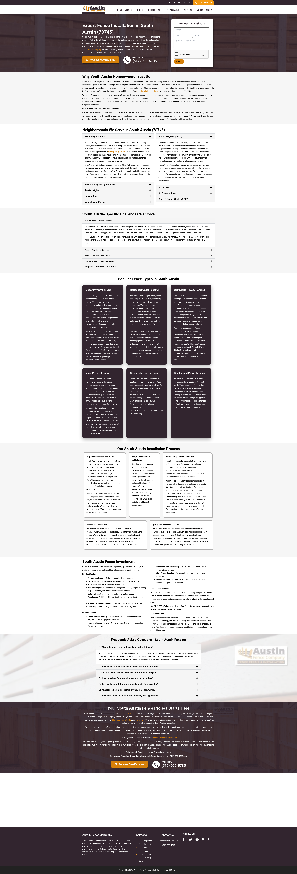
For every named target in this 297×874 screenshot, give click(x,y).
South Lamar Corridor (95, 202)
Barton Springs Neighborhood (100, 184)
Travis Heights (92, 190)
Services (128, 10)
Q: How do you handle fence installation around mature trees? (129, 666)
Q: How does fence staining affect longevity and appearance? (129, 695)
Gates (160, 10)
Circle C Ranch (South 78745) (173, 199)
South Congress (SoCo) (170, 136)
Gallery (200, 10)
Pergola (151, 10)
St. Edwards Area (167, 193)
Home (119, 10)
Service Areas (173, 10)
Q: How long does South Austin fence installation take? (126, 678)
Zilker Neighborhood (95, 136)
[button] (130, 10)
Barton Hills (164, 187)
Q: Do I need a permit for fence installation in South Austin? (128, 684)
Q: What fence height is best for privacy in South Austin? (127, 690)
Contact (209, 10)
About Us (188, 10)
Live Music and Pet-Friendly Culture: (100, 261)
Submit (179, 61)
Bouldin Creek (92, 196)
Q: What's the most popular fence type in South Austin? (126, 647)
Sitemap (174, 870)
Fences (140, 10)
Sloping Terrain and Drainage (97, 250)
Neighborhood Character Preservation (100, 267)
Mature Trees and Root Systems (98, 221)
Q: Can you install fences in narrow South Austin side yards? (129, 672)
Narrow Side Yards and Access (97, 256)
